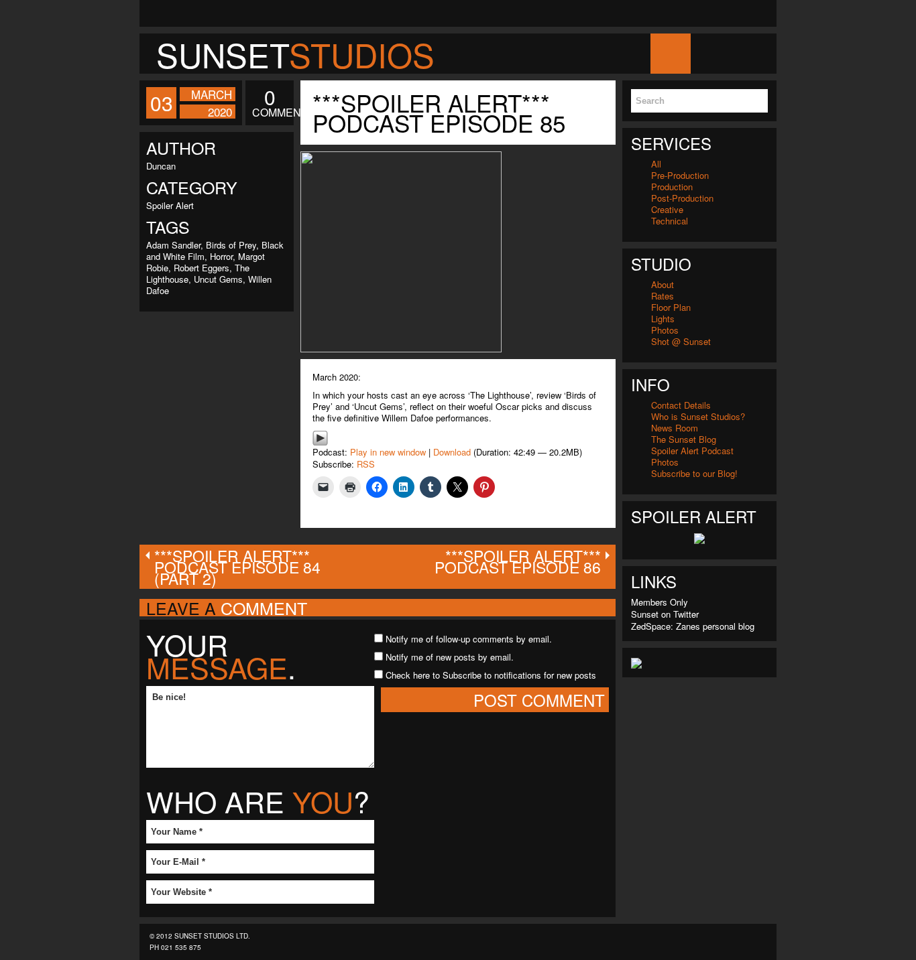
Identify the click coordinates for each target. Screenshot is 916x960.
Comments (269, 103)
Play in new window (388, 451)
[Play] (320, 436)
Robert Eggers (201, 267)
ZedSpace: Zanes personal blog (692, 626)
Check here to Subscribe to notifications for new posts (489, 675)
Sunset (295, 54)
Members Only (659, 602)
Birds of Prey (231, 244)
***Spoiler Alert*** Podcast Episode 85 (438, 112)
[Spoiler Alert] (699, 537)
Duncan (161, 165)
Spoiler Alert (170, 205)
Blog (710, 53)
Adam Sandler (173, 244)
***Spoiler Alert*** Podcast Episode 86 (518, 561)
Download (452, 451)
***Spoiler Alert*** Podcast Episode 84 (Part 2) (237, 567)
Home (670, 53)
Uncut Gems (218, 279)
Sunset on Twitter (665, 614)
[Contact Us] (152, 13)
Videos (801, 53)
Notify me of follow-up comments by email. (469, 638)
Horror (221, 256)
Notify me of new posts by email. (450, 656)
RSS (366, 464)
